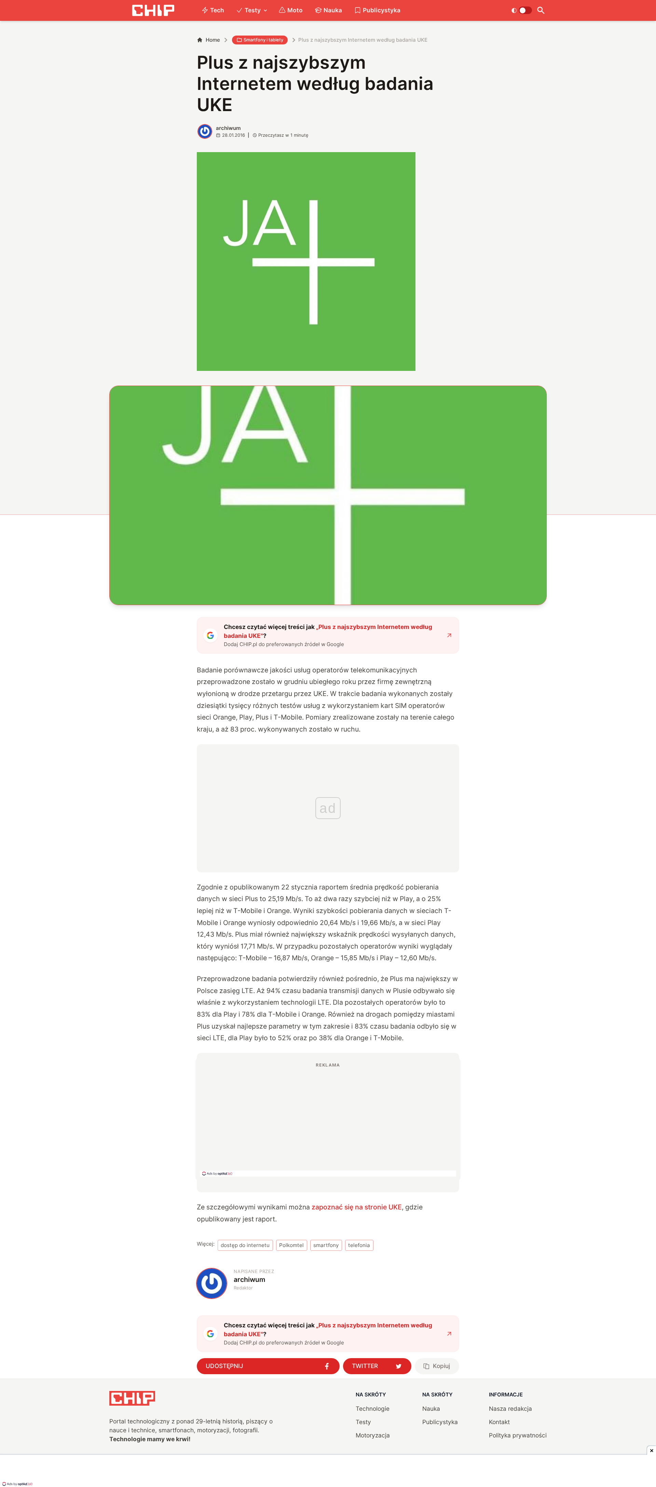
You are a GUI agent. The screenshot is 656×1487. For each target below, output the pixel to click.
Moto (295, 10)
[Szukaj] (541, 10)
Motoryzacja (373, 1435)
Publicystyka (381, 10)
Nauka (333, 10)
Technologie (373, 1408)
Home (213, 40)
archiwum (228, 128)
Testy (253, 10)
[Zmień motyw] (521, 10)
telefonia (359, 1245)
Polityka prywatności (518, 1435)
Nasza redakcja (510, 1408)
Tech (217, 10)
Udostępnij (224, 1365)
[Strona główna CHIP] (153, 10)
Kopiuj (441, 1365)
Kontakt (499, 1421)
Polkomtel (291, 1245)
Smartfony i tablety (263, 39)
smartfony (326, 1245)
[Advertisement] (328, 1119)
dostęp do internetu (245, 1245)
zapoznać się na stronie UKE (357, 1207)
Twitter (365, 1365)
